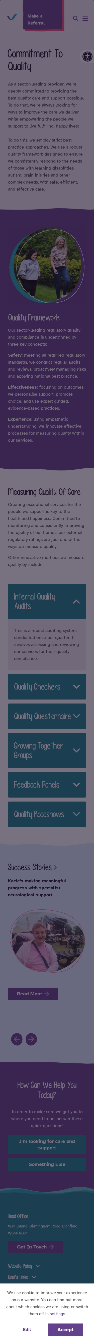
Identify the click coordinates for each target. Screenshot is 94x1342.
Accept (65, 1329)
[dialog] (47, 671)
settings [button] (57, 1313)
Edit (27, 1329)
